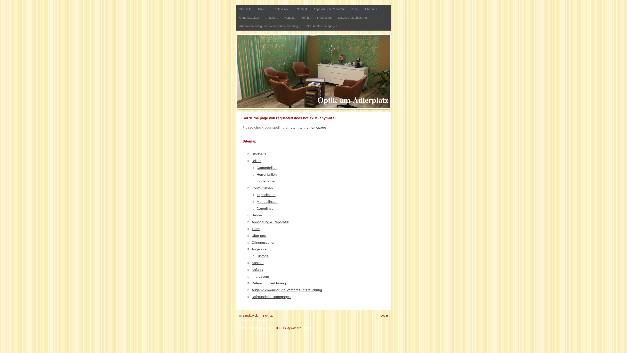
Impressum (260, 276)
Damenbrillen (267, 167)
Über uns (259, 235)
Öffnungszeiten (263, 242)
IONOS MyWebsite (288, 328)
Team (256, 229)
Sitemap (268, 315)
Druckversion (251, 315)
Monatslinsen (267, 201)
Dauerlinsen (266, 208)
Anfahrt (257, 269)
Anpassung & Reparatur (270, 222)
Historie (263, 256)
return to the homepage (307, 127)
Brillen (256, 161)
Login (384, 315)
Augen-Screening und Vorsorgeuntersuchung (287, 290)
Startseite (259, 154)
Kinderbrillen (266, 181)
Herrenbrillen (267, 174)
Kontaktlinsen (262, 188)
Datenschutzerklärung (269, 283)
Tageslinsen (266, 195)
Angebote (259, 249)
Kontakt (258, 263)
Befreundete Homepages (271, 297)
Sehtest (258, 215)
